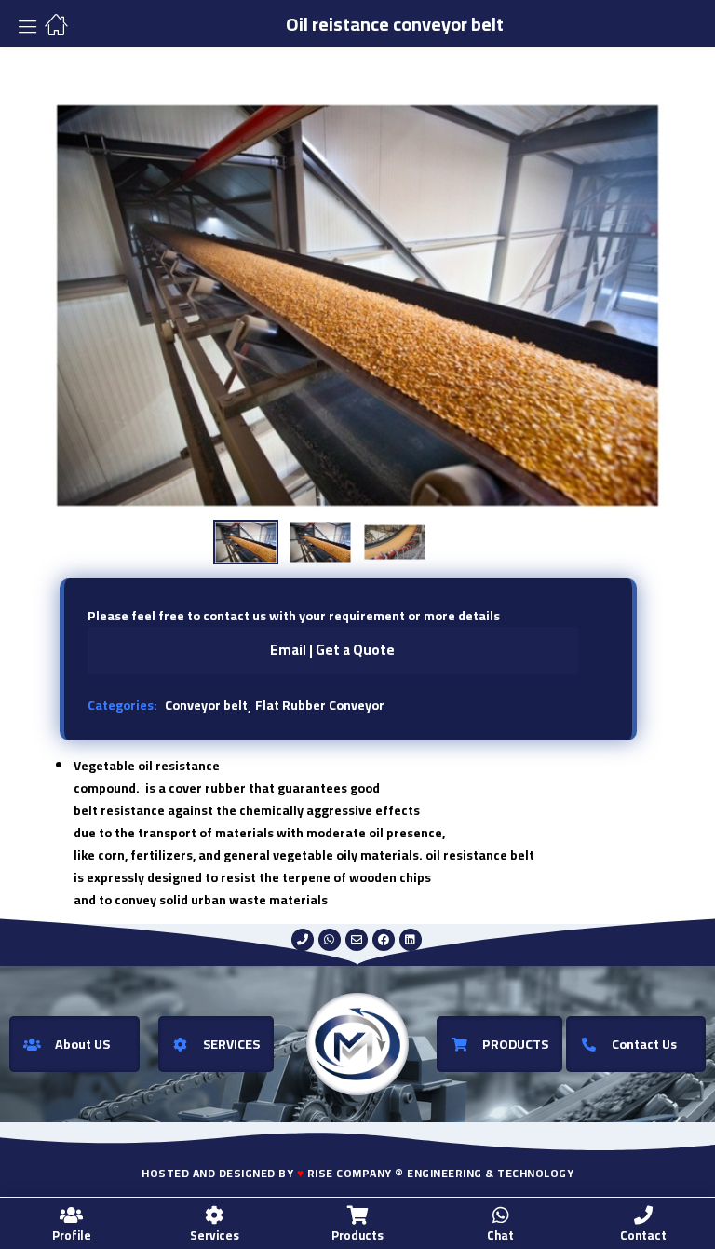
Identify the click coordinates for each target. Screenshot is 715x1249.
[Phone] (302, 940)
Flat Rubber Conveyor (319, 705)
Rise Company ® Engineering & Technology (440, 1173)
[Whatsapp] (329, 940)
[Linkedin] (410, 940)
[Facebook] (383, 940)
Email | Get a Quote (332, 649)
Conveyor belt (206, 705)
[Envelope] (356, 940)
